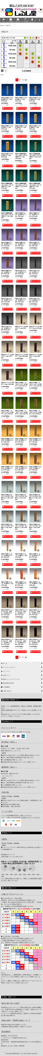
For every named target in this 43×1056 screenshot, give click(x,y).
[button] (2, 10)
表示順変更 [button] (27, 71)
